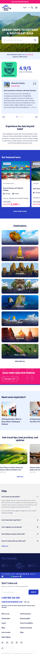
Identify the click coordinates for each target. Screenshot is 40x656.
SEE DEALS (8, 379)
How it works (6, 632)
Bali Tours (35, 183)
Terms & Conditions (26, 623)
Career (4, 623)
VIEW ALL (20, 477)
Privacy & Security (26, 628)
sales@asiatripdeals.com (12, 601)
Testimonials (6, 618)
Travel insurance (25, 614)
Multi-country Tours (8, 183)
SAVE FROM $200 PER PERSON (20, 1)
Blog (3, 628)
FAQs (21, 632)
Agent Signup (6, 637)
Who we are (6, 614)
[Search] (35, 40)
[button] (36, 117)
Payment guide (25, 618)
